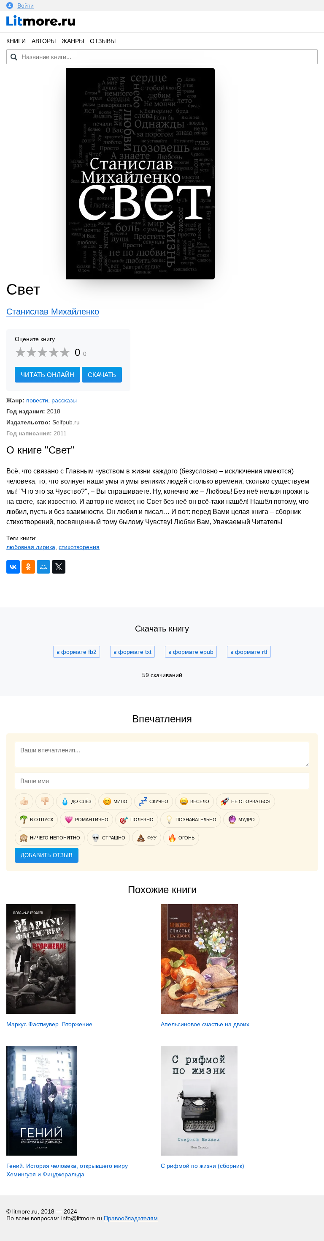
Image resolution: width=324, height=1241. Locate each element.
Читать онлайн (47, 374)
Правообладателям (131, 1218)
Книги (16, 41)
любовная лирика (30, 547)
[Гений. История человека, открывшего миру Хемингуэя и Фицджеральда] (41, 1153)
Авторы (44, 41)
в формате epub (190, 651)
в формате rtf (248, 651)
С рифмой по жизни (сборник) (202, 1165)
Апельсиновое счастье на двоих (205, 1024)
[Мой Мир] (43, 567)
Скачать (102, 374)
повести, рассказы (51, 400)
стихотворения (79, 547)
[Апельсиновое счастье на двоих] (199, 1012)
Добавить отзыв (47, 855)
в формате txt (132, 651)
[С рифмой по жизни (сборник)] (199, 1153)
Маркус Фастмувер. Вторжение (49, 1024)
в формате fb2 (77, 651)
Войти (25, 5)
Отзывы (103, 41)
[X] (58, 567)
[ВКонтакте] (13, 567)
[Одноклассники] (28, 567)
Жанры (73, 41)
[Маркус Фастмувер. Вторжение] (41, 1012)
